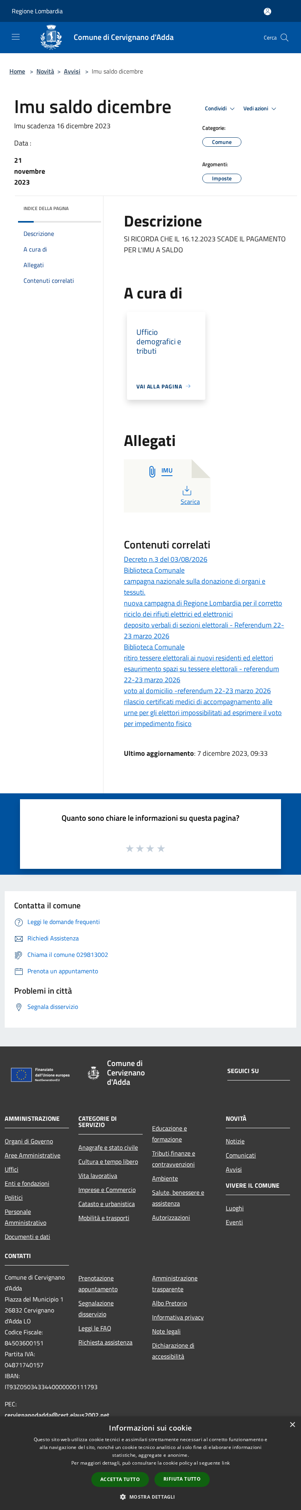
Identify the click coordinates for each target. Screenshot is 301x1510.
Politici (14, 1197)
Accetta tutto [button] (120, 1479)
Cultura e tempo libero (108, 1161)
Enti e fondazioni (27, 1183)
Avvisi (72, 71)
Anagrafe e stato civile (108, 1147)
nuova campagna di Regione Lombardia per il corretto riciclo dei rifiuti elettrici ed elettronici (203, 608)
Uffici (11, 1169)
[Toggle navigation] (15, 36)
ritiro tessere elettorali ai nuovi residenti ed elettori (198, 658)
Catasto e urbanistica (106, 1203)
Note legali (166, 1331)
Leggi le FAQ (94, 1328)
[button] (150, 1497)
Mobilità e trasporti (103, 1217)
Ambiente (165, 1178)
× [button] (292, 1425)
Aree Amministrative (32, 1155)
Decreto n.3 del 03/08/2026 (165, 559)
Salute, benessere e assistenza (178, 1198)
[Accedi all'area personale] (267, 11)
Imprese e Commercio (107, 1189)
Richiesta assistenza (105, 1342)
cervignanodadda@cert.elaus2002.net (57, 1415)
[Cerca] (284, 37)
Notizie (235, 1141)
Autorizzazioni (171, 1217)
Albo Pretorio (169, 1303)
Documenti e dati (27, 1236)
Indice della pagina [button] (46, 208)
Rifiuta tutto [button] (182, 1479)
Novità (45, 71)
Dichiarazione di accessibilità (173, 1351)
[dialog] (150, 1463)
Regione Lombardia (37, 11)
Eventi (234, 1222)
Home (17, 71)
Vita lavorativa (97, 1175)
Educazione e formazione (169, 1134)
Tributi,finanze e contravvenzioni (173, 1159)
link (226, 1463)
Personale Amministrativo (25, 1217)
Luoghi (235, 1208)
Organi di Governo (29, 1141)
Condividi (216, 108)
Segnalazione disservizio (96, 1308)
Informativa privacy (178, 1317)
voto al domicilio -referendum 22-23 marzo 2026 (197, 690)
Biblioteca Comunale (154, 570)
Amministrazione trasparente (175, 1283)
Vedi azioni (256, 108)
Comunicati (241, 1155)
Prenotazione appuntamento (98, 1283)
